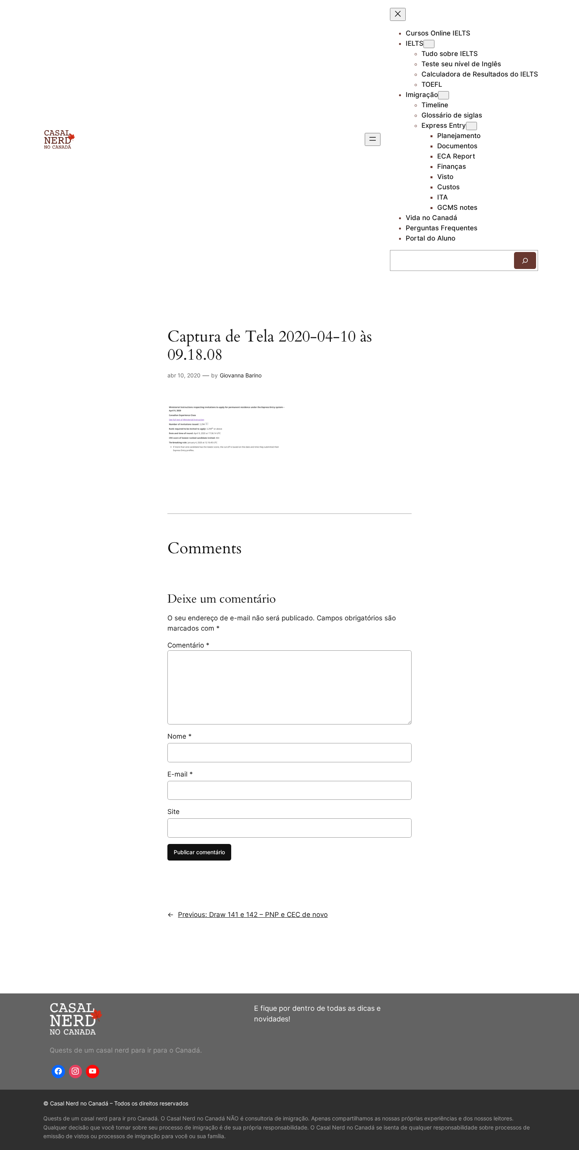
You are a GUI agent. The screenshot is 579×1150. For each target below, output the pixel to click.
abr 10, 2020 (183, 375)
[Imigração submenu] (443, 95)
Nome (179, 736)
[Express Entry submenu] (471, 126)
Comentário (188, 645)
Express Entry (443, 125)
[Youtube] (92, 1071)
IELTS (414, 43)
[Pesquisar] (525, 260)
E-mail (180, 774)
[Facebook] (58, 1071)
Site (173, 812)
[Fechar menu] (398, 14)
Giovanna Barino (241, 375)
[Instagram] (75, 1071)
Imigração (422, 95)
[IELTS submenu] (428, 44)
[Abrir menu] (372, 139)
